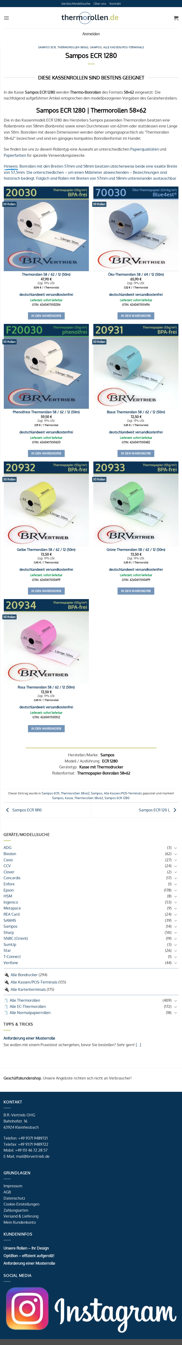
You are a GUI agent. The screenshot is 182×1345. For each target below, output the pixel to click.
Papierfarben (15, 155)
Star (7, 950)
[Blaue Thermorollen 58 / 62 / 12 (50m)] (135, 366)
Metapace (12, 908)
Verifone (11, 962)
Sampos (10, 926)
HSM (8, 896)
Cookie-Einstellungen (21, 1204)
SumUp (10, 944)
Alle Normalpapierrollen (30, 1012)
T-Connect (12, 956)
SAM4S (10, 920)
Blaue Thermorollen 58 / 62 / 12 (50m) (136, 412)
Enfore (9, 884)
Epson (9, 890)
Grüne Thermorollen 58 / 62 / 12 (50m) (136, 549)
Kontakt (115, 3)
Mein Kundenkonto (20, 1222)
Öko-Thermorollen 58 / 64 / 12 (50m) (136, 274)
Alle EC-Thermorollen (28, 1006)
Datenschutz (14, 1198)
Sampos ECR (47, 47)
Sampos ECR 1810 (26, 809)
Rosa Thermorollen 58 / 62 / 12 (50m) (46, 687)
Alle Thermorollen (25, 1000)
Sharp (9, 932)
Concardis (12, 877)
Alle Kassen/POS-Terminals (34, 982)
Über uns (100, 3)
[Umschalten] (175, 848)
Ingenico (11, 902)
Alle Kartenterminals (28, 989)
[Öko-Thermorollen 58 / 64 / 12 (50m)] (135, 229)
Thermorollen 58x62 (73, 47)
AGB (7, 1192)
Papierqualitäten (144, 149)
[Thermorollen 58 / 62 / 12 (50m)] (46, 229)
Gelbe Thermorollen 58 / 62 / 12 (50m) (46, 549)
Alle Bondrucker (24, 974)
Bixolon (10, 853)
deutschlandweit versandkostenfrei (46, 294)
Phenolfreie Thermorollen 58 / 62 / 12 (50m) (46, 412)
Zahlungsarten (16, 1210)
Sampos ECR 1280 (117, 798)
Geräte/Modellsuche (75, 3)
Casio (8, 859)
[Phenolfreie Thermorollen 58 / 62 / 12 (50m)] (46, 366)
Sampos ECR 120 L (155, 809)
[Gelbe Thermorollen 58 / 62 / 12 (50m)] (46, 503)
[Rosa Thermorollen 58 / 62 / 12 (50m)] (46, 641)
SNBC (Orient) (16, 938)
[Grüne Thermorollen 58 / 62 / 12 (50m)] (135, 503)
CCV (7, 865)
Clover (9, 872)
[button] (6, 18)
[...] (138, 1044)
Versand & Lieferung (21, 1216)
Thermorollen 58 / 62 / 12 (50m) (46, 274)
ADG (7, 847)
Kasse (69, 798)
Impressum (13, 1186)
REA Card (11, 914)
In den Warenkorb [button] (46, 316)
